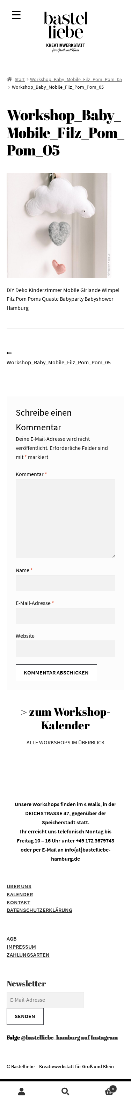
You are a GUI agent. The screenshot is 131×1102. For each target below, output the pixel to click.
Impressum (21, 946)
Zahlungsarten (28, 954)
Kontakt (18, 902)
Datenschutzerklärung (39, 909)
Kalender (20, 894)
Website (25, 635)
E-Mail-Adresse (35, 602)
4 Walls (92, 804)
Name (24, 570)
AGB (12, 938)
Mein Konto (22, 1092)
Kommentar (31, 473)
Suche (65, 1092)
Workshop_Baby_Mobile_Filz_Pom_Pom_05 (76, 79)
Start (20, 79)
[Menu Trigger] (16, 14)
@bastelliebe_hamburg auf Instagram (69, 1037)
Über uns (19, 886)
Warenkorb (100, 1086)
